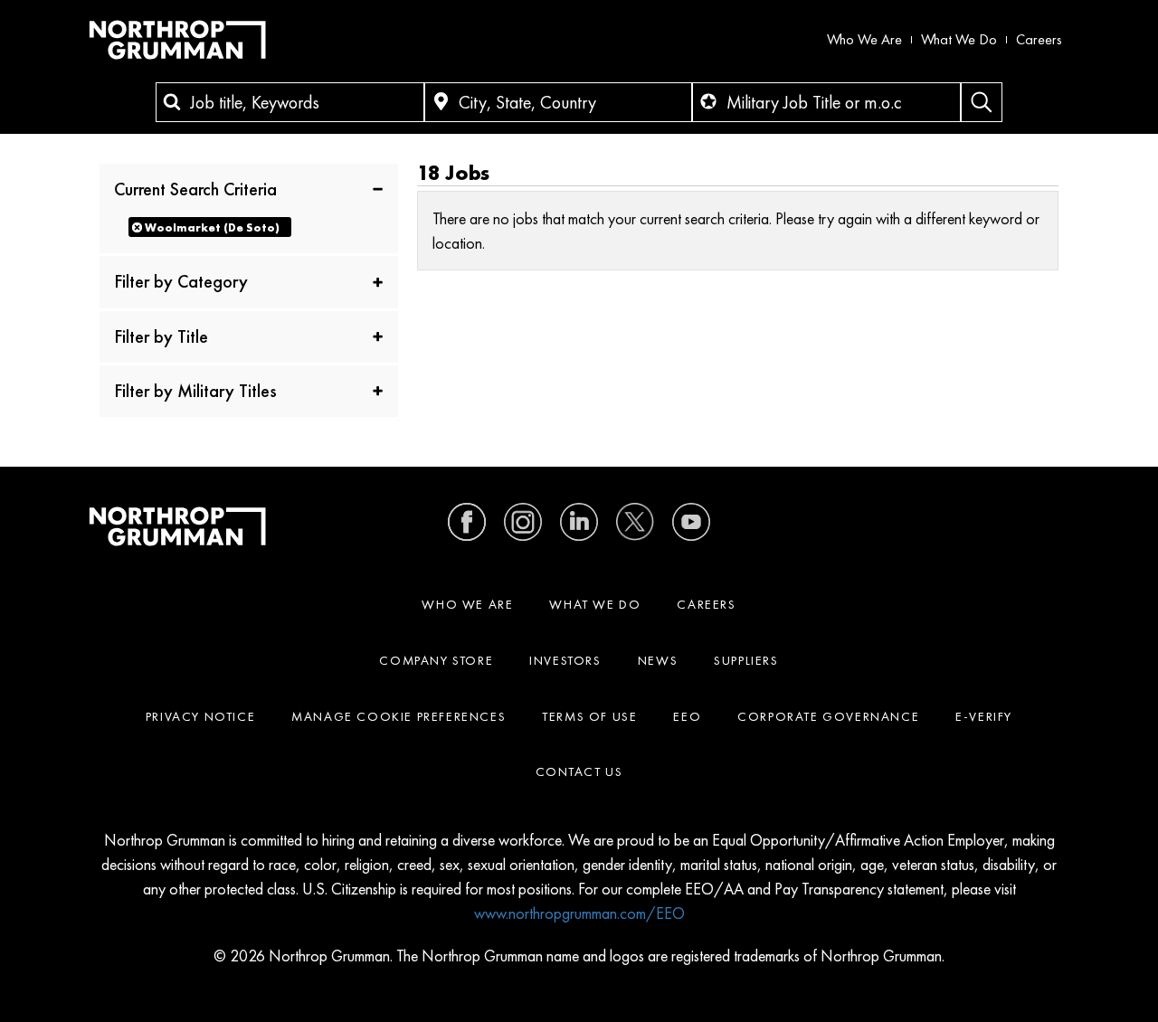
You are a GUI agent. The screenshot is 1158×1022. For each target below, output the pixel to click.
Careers (1039, 39)
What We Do (959, 39)
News (658, 660)
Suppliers (746, 660)
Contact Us (579, 771)
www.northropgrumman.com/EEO (579, 913)
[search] (981, 102)
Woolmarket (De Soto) (212, 227)
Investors (565, 660)
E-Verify (983, 716)
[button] (249, 188)
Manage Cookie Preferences (398, 716)
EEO (687, 716)
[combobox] (290, 102)
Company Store (436, 660)
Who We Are (864, 39)
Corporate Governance (828, 716)
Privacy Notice (200, 716)
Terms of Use (589, 716)
